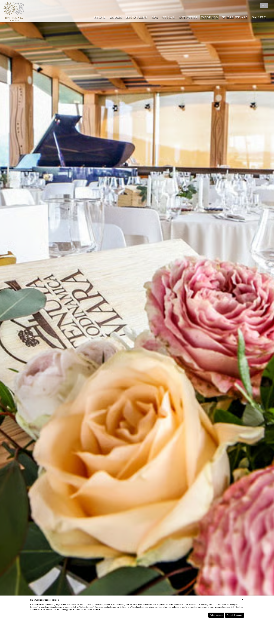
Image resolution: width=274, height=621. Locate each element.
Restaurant (137, 17)
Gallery (259, 17)
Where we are (235, 17)
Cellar (168, 17)
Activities (188, 17)
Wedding (209, 17)
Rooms (116, 17)
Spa (155, 17)
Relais (99, 17)
